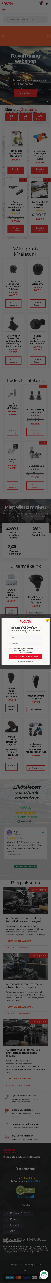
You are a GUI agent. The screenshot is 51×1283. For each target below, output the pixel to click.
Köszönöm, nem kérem (25, 662)
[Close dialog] (47, 620)
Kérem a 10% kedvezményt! (25, 657)
